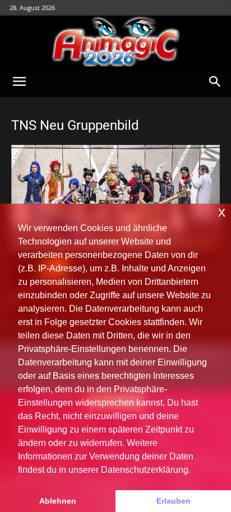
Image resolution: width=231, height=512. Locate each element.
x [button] (221, 211)
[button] (19, 82)
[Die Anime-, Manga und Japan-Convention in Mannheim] (115, 41)
